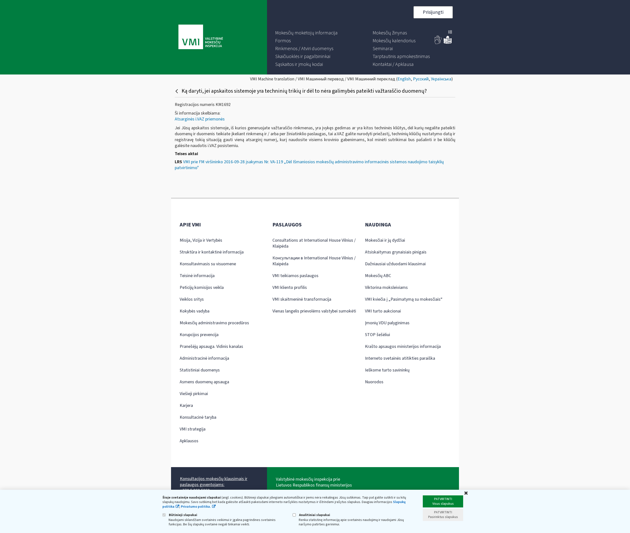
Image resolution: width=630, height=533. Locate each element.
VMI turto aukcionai (383, 311)
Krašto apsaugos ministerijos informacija (403, 346)
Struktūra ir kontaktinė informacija (212, 252)
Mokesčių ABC (378, 276)
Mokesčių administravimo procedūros (214, 323)
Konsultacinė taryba (198, 417)
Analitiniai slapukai (314, 515)
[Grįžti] (177, 91)
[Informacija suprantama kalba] (447, 43)
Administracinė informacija (204, 358)
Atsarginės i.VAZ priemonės (200, 119)
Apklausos (189, 441)
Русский (421, 79)
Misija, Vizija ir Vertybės (201, 240)
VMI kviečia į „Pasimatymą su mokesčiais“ (403, 299)
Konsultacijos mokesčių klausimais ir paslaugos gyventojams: (213, 482)
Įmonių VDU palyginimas (387, 323)
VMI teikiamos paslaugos (295, 276)
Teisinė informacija (197, 276)
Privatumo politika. (196, 506)
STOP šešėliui (377, 335)
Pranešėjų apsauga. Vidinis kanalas (211, 346)
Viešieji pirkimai (194, 394)
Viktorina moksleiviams (386, 287)
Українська (441, 79)
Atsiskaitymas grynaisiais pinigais (395, 252)
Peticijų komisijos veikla (202, 287)
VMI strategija (192, 429)
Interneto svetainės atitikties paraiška (400, 358)
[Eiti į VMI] (200, 37)
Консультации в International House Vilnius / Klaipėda (314, 261)
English (404, 79)
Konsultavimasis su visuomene (208, 264)
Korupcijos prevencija (199, 335)
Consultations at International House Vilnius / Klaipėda (314, 243)
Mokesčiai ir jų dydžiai (385, 240)
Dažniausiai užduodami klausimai (395, 264)
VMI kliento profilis (289, 287)
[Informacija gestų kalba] (438, 43)
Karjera (186, 405)
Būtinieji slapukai (182, 515)
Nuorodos (374, 382)
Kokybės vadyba (194, 311)
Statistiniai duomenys (200, 370)
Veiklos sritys (192, 299)
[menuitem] (306, 33)
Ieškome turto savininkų (387, 370)
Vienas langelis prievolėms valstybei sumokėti (314, 311)
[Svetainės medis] (450, 32)
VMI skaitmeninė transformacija (301, 299)
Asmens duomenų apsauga (204, 382)
